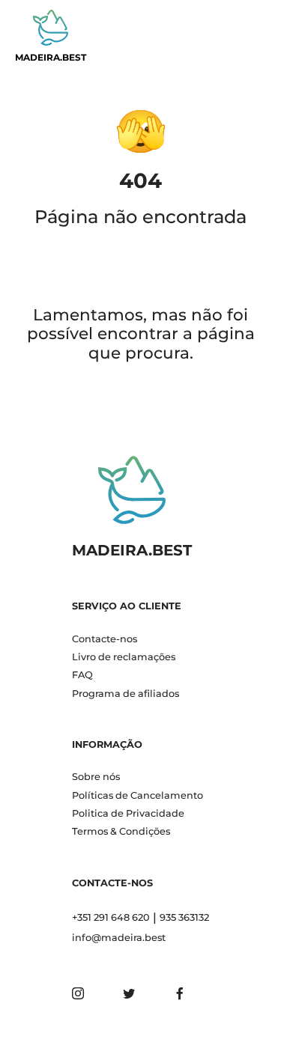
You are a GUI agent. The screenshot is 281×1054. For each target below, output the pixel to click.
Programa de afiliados (125, 693)
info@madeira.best (119, 937)
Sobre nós (96, 776)
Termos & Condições (121, 831)
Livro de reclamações (123, 656)
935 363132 (184, 917)
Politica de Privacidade (128, 813)
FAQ (82, 674)
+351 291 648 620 (111, 917)
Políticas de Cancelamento (137, 795)
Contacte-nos (104, 639)
